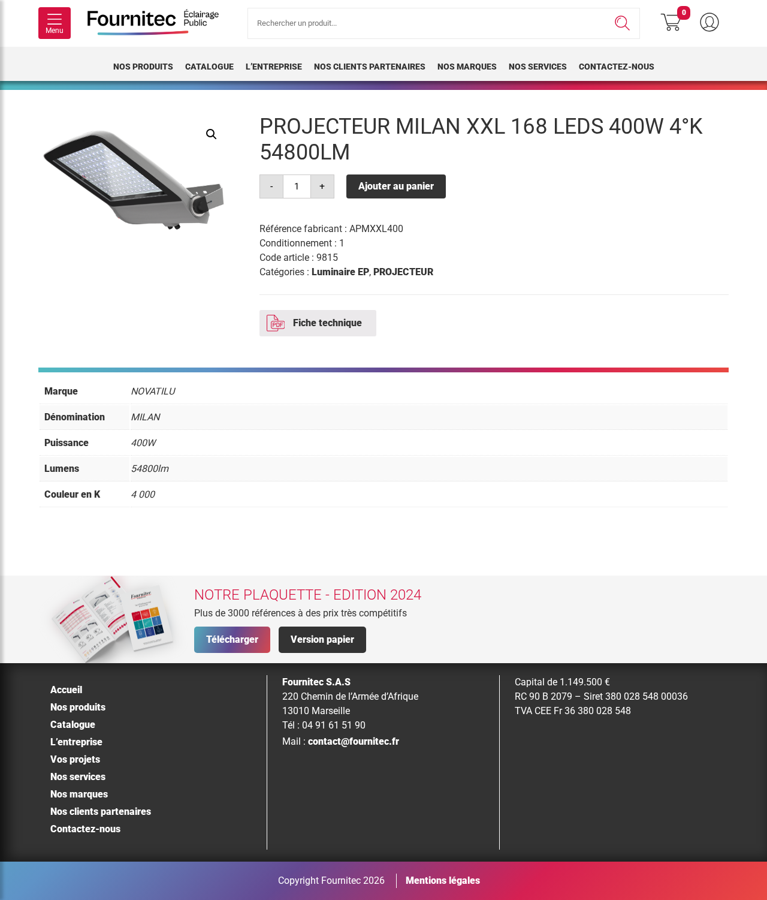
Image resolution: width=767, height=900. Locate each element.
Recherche (622, 23)
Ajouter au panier (396, 186)
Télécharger (232, 639)
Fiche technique (327, 323)
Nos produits (143, 66)
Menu (55, 30)
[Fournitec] (159, 23)
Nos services (538, 66)
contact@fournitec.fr (353, 741)
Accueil (66, 690)
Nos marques (467, 66)
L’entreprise (274, 66)
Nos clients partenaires (369, 66)
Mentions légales (443, 880)
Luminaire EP (340, 272)
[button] (211, 134)
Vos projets (75, 759)
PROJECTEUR (403, 272)
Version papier (322, 639)
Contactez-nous (616, 66)
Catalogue (209, 66)
